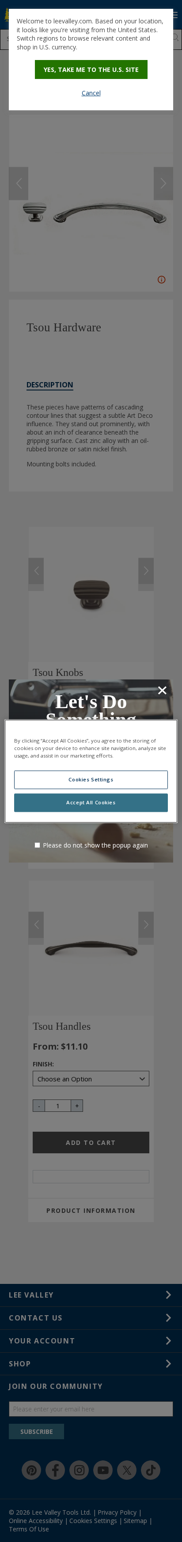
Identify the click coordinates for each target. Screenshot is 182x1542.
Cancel (91, 93)
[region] (90, 771)
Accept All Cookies (90, 802)
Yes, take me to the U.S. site (91, 69)
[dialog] (91, 59)
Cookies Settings (90, 779)
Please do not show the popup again (95, 845)
